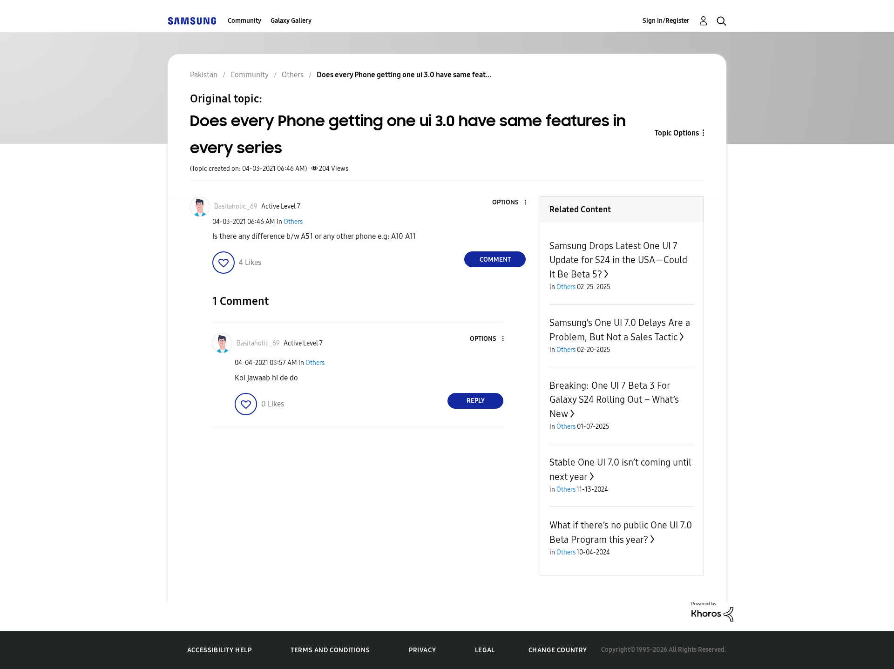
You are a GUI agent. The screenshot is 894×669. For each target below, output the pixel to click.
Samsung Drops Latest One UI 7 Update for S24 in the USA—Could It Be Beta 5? (618, 260)
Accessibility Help (219, 650)
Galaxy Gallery (291, 21)
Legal (485, 650)
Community (244, 21)
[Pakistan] (192, 20)
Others (293, 222)
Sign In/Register (666, 21)
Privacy (422, 650)
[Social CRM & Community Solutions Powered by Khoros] (712, 611)
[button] (510, 202)
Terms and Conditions (330, 650)
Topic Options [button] (677, 132)
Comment (495, 260)
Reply (476, 401)
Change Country (557, 650)
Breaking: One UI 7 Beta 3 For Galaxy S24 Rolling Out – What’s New (614, 399)
